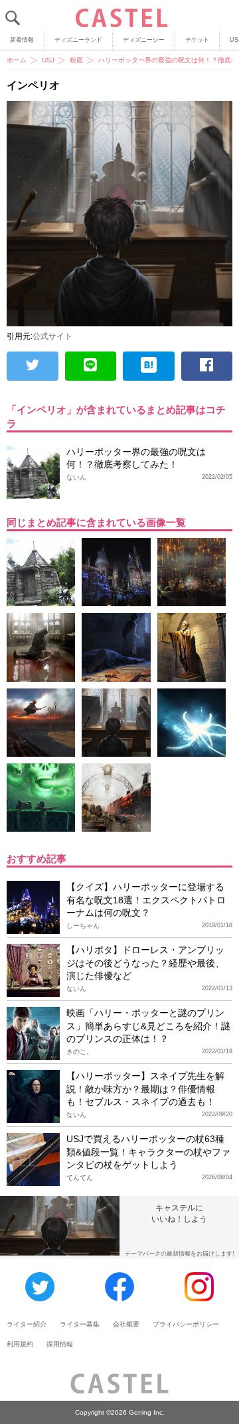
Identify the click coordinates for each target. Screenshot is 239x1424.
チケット (197, 39)
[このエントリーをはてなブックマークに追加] (149, 366)
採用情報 (59, 1344)
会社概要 (126, 1324)
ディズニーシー (144, 39)
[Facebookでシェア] (207, 366)
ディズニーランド (78, 39)
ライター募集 (80, 1324)
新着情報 (22, 39)
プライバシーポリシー (186, 1324)
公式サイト (52, 336)
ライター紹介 (26, 1324)
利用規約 (20, 1344)
